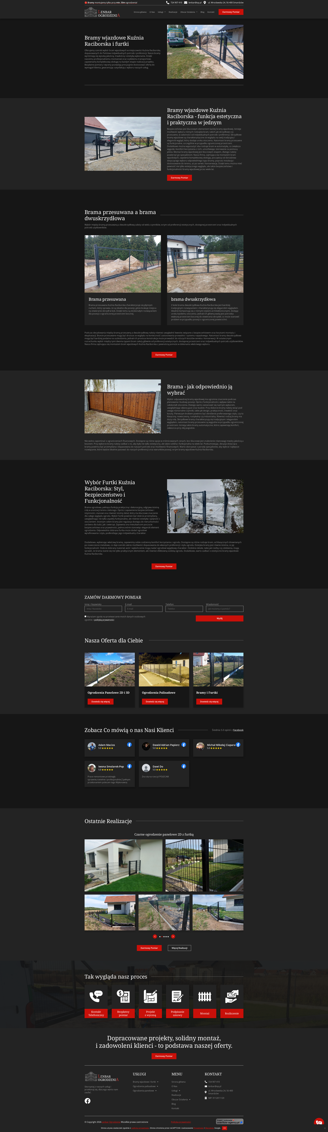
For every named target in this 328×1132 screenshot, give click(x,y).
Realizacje (173, 12)
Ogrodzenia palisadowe (144, 1086)
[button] (155, 936)
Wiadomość (212, 604)
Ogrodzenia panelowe (143, 1090)
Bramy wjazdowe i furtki (144, 1081)
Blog (202, 12)
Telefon (170, 604)
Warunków (209, 1128)
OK (224, 1128)
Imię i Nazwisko (93, 604)
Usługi (160, 12)
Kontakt (210, 12)
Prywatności (198, 1128)
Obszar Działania (187, 12)
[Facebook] (87, 1101)
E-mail (128, 604)
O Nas (152, 12)
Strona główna (140, 12)
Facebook (238, 730)
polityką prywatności (104, 619)
